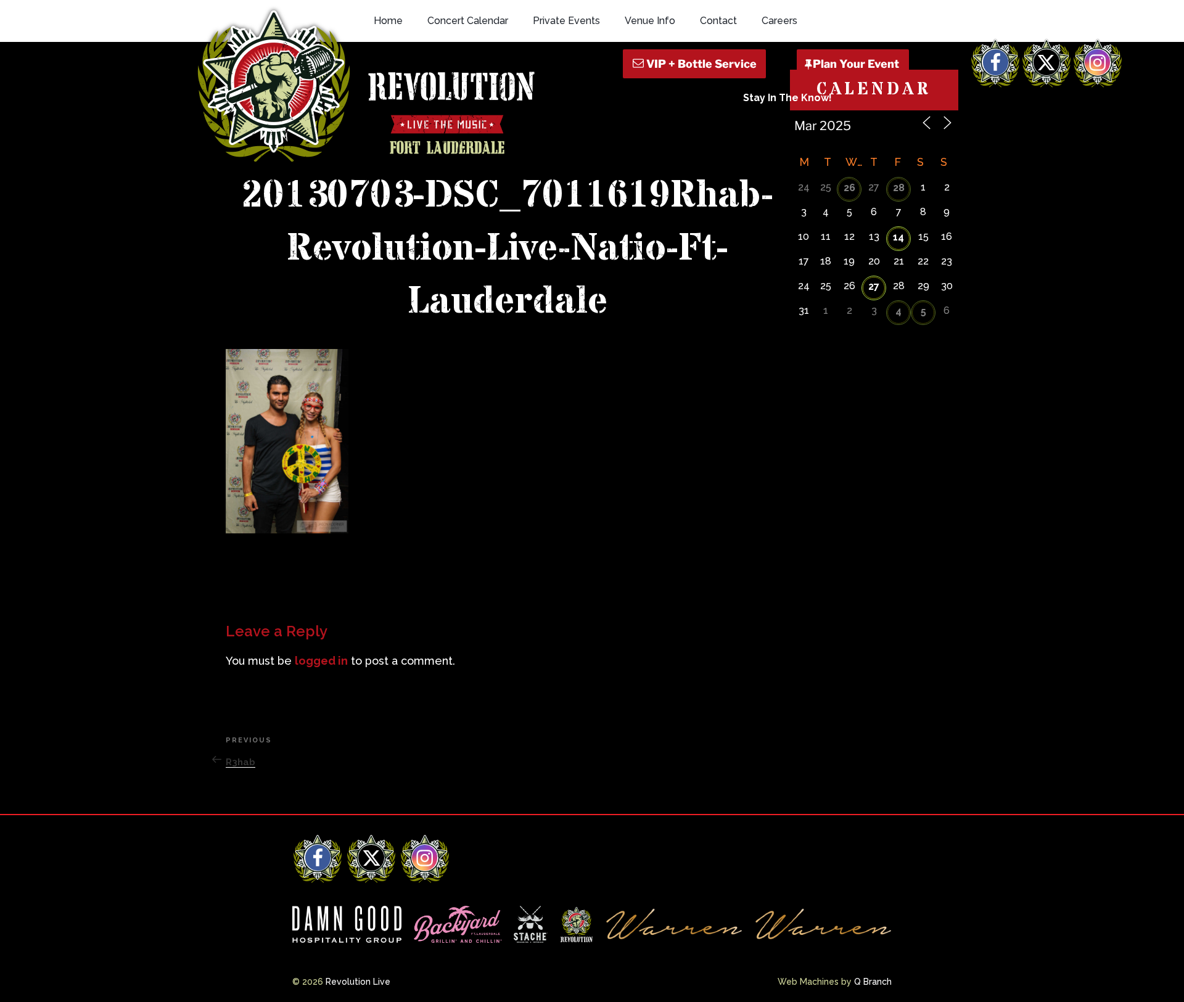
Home (388, 21)
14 (898, 237)
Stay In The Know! (787, 98)
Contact (718, 21)
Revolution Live (358, 982)
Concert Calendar (467, 21)
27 (873, 286)
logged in (321, 660)
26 (849, 188)
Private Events (566, 21)
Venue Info (650, 21)
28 (899, 188)
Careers (779, 21)
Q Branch (873, 982)
